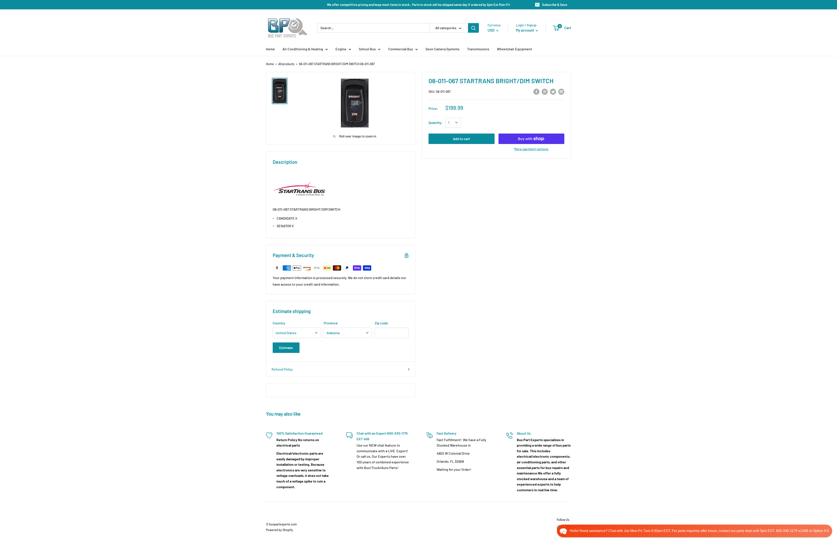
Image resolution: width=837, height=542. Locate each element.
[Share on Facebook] (536, 91)
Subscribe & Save (554, 5)
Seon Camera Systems (442, 49)
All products (286, 64)
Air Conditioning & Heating (302, 49)
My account (525, 30)
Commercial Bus (400, 49)
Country (279, 323)
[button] (694, 531)
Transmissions (478, 49)
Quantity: (436, 122)
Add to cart (461, 139)
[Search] (473, 28)
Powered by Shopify (279, 530)
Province (331, 323)
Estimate (286, 348)
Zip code (381, 323)
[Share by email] (561, 91)
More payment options (531, 149)
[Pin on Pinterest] (545, 91)
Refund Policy (282, 369)
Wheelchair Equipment (514, 49)
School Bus (367, 49)
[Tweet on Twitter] (553, 91)
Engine (340, 49)
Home (270, 49)
